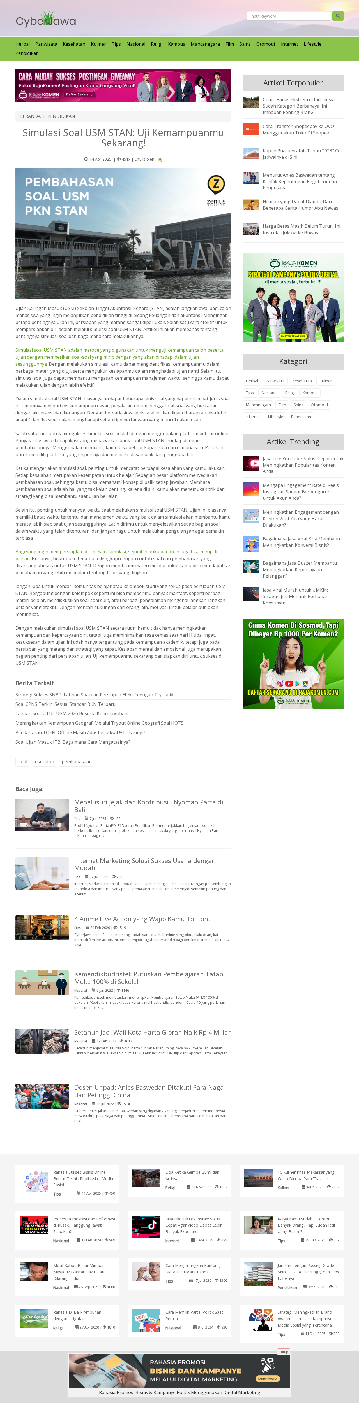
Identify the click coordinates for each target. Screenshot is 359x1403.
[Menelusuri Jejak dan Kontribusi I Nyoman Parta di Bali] (42, 816)
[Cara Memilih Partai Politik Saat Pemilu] (152, 1323)
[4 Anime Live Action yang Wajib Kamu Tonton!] (42, 927)
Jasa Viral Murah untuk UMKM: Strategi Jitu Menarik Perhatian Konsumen (295, 596)
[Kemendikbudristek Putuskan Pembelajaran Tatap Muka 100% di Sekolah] (42, 982)
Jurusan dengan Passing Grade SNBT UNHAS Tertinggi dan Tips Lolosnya (308, 1272)
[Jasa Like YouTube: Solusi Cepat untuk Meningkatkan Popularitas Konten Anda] (255, 463)
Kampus (176, 44)
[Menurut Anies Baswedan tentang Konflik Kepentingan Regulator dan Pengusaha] (255, 177)
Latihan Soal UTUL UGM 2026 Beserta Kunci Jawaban (71, 713)
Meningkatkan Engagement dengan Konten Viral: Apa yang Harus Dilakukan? (301, 518)
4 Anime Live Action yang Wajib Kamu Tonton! (142, 918)
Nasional (135, 44)
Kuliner (98, 44)
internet (289, 44)
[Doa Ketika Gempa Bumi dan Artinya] (152, 1178)
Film (229, 44)
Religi (156, 44)
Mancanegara (205, 44)
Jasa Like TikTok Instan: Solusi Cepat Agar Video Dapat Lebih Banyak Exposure (193, 1225)
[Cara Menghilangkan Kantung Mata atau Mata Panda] (152, 1271)
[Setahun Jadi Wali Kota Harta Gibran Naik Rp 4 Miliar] (42, 1041)
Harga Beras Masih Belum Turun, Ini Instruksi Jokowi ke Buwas (301, 229)
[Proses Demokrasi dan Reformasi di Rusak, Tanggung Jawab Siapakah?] (40, 1224)
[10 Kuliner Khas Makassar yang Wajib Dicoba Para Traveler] (264, 1178)
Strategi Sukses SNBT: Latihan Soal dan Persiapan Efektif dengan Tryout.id (94, 695)
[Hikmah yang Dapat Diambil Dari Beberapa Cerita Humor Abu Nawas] (255, 204)
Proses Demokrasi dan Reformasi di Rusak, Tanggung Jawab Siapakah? (84, 1225)
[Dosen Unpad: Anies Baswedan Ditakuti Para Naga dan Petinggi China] (42, 1096)
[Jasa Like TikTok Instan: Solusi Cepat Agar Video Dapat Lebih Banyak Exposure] (152, 1226)
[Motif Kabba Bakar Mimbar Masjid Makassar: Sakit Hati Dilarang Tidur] (40, 1271)
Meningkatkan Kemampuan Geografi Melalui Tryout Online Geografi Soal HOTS (99, 723)
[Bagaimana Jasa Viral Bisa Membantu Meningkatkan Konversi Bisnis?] (255, 544)
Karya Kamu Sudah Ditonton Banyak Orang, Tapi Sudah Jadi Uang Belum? (306, 1225)
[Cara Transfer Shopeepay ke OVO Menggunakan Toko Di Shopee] (255, 128)
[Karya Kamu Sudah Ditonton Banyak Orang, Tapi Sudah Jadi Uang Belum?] (264, 1224)
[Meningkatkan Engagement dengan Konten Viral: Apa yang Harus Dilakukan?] (255, 516)
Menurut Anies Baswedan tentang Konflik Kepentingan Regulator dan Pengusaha (300, 181)
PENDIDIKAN (61, 116)
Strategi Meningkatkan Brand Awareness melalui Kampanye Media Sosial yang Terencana (305, 1318)
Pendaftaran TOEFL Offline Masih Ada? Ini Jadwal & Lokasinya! (80, 732)
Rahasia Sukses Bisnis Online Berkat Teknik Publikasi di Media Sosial (83, 1178)
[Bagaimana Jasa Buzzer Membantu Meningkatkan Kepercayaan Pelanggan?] (255, 566)
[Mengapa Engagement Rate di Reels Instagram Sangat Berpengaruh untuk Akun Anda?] (255, 489)
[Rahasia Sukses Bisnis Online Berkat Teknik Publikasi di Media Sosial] (40, 1183)
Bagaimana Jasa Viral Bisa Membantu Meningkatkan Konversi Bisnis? (302, 542)
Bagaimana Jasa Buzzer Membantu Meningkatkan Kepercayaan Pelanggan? (300, 569)
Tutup (283, 1352)
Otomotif (265, 44)
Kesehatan (74, 44)
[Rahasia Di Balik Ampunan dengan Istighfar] (40, 1318)
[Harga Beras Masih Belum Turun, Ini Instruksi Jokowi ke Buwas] (255, 228)
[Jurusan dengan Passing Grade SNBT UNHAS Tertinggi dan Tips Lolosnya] (264, 1277)
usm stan (44, 761)
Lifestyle (312, 44)
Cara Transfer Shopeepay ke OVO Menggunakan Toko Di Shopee (298, 129)
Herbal (22, 44)
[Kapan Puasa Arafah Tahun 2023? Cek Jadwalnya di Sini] (255, 153)
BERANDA (30, 116)
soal (23, 761)
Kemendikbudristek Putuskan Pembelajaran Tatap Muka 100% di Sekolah (148, 978)
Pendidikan (27, 53)
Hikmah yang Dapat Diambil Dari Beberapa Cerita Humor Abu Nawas (300, 205)
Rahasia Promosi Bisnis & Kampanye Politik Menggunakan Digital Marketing (179, 1392)
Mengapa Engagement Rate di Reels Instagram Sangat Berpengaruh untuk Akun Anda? (301, 491)
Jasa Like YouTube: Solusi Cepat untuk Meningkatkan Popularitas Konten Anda (303, 465)
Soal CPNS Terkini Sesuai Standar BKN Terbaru (65, 704)
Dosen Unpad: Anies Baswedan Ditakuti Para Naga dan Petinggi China (149, 1091)
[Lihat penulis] (160, 159)
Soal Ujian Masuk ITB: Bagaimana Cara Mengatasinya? (72, 742)
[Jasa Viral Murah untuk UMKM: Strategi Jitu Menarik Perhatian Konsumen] (255, 593)
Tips (116, 44)
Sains (245, 44)
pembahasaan (77, 761)
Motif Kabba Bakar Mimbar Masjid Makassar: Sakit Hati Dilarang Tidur (78, 1272)
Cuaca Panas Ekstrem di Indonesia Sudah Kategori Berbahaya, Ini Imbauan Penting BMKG (299, 105)
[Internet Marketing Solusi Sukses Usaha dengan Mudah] (42, 876)
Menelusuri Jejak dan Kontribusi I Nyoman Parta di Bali (148, 806)
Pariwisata (46, 44)
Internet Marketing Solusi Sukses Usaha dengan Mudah (145, 864)
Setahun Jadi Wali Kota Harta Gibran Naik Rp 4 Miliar (152, 1032)
